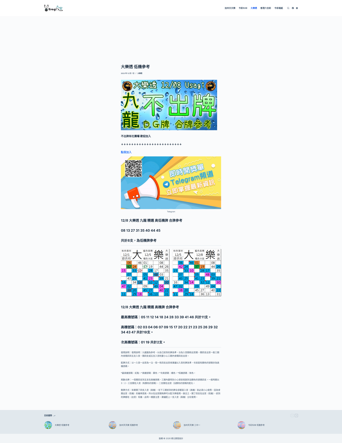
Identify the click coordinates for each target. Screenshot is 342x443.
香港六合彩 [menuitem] (265, 8)
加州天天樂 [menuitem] (230, 8)
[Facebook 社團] (297, 8)
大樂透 (139, 73)
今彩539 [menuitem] (243, 8)
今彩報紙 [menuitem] (278, 8)
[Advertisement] (171, 36)
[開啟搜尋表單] (288, 8)
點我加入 (126, 152)
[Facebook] (293, 8)
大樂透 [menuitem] (254, 8)
